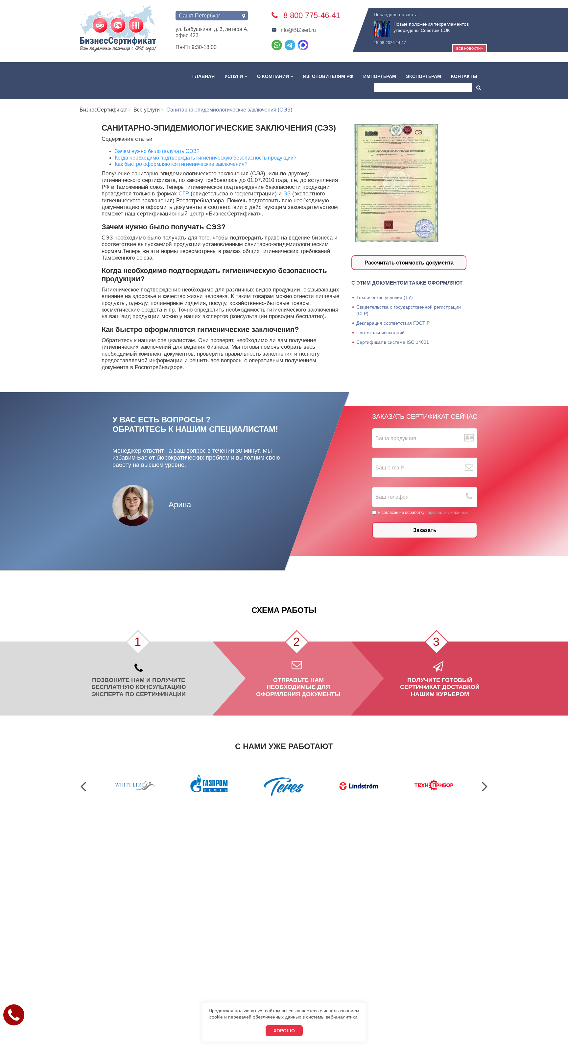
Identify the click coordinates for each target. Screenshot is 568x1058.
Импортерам (379, 76)
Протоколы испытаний (380, 332)
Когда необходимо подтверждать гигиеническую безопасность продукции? (205, 158)
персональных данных (446, 512)
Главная (203, 76)
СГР (184, 193)
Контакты (464, 76)
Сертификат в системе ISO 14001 (392, 342)
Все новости (469, 48)
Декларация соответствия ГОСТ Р (393, 323)
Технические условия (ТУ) (384, 297)
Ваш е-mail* (389, 467)
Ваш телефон (392, 497)
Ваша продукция (395, 438)
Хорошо (284, 1030)
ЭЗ (287, 193)
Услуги (234, 76)
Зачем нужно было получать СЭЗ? (157, 151)
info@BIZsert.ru (297, 30)
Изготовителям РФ (328, 76)
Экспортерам (423, 76)
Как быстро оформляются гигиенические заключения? (181, 164)
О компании (273, 76)
